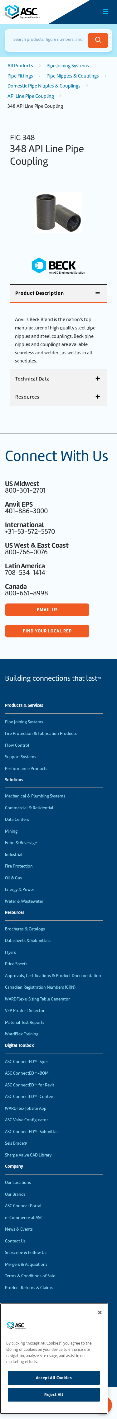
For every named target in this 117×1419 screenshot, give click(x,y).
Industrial (13, 854)
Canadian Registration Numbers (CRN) (40, 987)
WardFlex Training (21, 1034)
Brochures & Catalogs (25, 929)
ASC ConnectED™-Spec (27, 1061)
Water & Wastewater (24, 901)
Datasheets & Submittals (28, 940)
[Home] (40, 12)
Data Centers (17, 819)
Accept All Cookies (54, 1377)
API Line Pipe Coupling (30, 96)
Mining (11, 831)
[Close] (100, 1312)
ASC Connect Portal (23, 1206)
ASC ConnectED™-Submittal (31, 1131)
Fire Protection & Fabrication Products (41, 733)
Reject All (53, 1394)
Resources (14, 912)
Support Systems (20, 756)
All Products (20, 66)
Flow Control (17, 745)
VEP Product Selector (25, 1010)
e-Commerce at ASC (24, 1217)
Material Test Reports (24, 1022)
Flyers (10, 952)
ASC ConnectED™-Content (30, 1096)
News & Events (19, 1229)
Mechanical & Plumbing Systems (35, 796)
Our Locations (18, 1182)
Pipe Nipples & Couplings (72, 76)
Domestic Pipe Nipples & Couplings (43, 86)
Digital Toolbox (19, 1045)
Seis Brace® (16, 1143)
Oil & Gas (13, 878)
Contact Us (15, 1241)
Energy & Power (19, 889)
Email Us (47, 610)
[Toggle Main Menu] (106, 11)
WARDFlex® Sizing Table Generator (37, 999)
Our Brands (15, 1194)
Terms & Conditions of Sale (30, 1276)
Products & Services (24, 705)
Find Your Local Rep (47, 631)
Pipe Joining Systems (67, 66)
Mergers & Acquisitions (26, 1264)
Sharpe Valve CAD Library (28, 1155)
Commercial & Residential (29, 808)
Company (14, 1166)
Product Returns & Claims (29, 1287)
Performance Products (26, 768)
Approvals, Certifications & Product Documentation (53, 975)
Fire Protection (19, 866)
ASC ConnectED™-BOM (26, 1073)
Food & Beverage (21, 842)
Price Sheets (16, 964)
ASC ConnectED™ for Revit (29, 1085)
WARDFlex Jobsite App (25, 1108)
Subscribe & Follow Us (25, 1252)
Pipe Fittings (20, 76)
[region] (54, 1358)
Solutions (14, 780)
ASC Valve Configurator (26, 1120)
